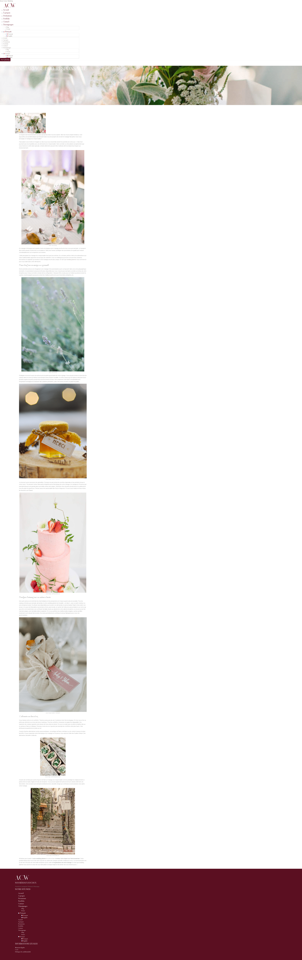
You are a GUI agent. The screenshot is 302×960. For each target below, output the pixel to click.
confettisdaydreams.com (56, 776)
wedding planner (71, 259)
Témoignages (8, 24)
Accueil (5, 38)
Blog (7, 27)
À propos (5, 40)
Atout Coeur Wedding (6, 1)
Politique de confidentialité (23, 952)
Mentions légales (20, 947)
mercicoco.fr (57, 479)
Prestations (6, 42)
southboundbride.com (56, 593)
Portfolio (5, 44)
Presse (8, 51)
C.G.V (16, 949)
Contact (5, 45)
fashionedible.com (55, 855)
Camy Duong (54, 245)
